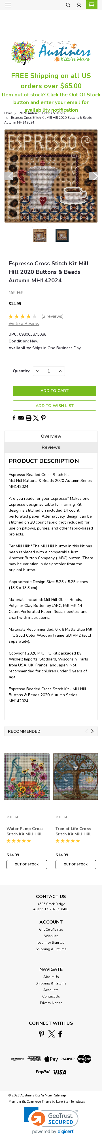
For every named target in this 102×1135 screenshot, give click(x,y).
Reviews (51, 447)
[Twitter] (36, 418)
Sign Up (58, 942)
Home (8, 113)
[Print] (28, 418)
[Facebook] (14, 418)
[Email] (21, 418)
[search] (68, 6)
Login (41, 942)
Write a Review (23, 324)
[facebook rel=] (60, 1033)
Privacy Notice (51, 1003)
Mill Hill (13, 817)
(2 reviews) (52, 316)
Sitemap (60, 1095)
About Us (51, 977)
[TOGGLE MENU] (8, 5)
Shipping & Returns (51, 949)
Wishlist (51, 936)
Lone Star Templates (70, 1102)
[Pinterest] (43, 418)
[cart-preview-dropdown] (90, 4)
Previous (8, 176)
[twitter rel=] (51, 1033)
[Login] (79, 6)
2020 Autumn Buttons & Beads (42, 113)
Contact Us (51, 996)
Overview (51, 436)
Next (93, 176)
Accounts (51, 990)
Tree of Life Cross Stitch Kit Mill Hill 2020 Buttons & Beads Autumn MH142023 (73, 831)
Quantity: (21, 371)
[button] (51, 1120)
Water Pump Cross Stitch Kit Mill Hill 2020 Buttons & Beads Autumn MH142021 (25, 831)
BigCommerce (31, 1102)
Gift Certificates (51, 929)
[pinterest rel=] (41, 1033)
